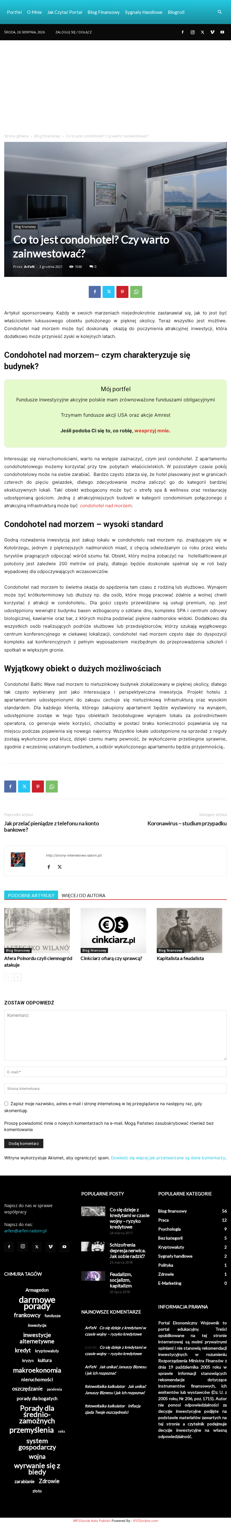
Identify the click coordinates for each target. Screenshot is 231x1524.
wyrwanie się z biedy (37, 1468)
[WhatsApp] (136, 292)
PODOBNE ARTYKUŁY (31, 895)
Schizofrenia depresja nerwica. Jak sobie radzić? (128, 1250)
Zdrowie (49, 1481)
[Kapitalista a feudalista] (192, 930)
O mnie (34, 12)
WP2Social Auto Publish (92, 1521)
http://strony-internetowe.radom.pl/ (74, 855)
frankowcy (27, 1315)
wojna (37, 1456)
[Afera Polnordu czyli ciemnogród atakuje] (39, 930)
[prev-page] (8, 977)
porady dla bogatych (37, 1398)
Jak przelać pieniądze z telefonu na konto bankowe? (51, 826)
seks (61, 1431)
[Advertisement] (115, 85)
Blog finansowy (104, 12)
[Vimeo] (212, 32)
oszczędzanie (27, 1388)
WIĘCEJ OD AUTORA (83, 895)
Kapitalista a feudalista (180, 958)
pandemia (54, 1389)
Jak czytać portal (64, 12)
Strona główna (16, 136)
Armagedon (37, 1289)
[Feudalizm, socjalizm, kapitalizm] (93, 1276)
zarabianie (24, 1481)
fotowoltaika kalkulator (105, 1386)
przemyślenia (31, 1430)
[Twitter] (202, 32)
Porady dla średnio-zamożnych (37, 1414)
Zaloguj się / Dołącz (73, 32)
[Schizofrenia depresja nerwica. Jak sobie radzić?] (93, 1246)
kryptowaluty (47, 1350)
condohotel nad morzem (106, 505)
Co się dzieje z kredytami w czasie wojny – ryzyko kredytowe (129, 1218)
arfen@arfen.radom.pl (25, 1231)
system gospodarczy (37, 1443)
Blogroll (176, 12)
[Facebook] (182, 32)
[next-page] (17, 977)
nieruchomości (37, 1379)
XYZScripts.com (145, 1521)
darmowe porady (37, 1302)
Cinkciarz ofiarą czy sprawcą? (111, 958)
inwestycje (37, 1325)
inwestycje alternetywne (37, 1338)
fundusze (52, 1315)
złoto (37, 1491)
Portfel (14, 12)
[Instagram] (192, 32)
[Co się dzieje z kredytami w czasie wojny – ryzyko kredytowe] (93, 1211)
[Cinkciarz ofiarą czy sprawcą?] (116, 930)
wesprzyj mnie (151, 431)
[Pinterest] (122, 292)
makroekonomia (37, 1370)
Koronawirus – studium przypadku (187, 823)
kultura (45, 1360)
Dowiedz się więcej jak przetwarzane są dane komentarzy (168, 1157)
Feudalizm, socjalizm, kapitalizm (121, 1279)
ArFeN (29, 266)
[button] (219, 12)
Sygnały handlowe (143, 12)
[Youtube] (222, 32)
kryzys (28, 1360)
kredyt (23, 1350)
